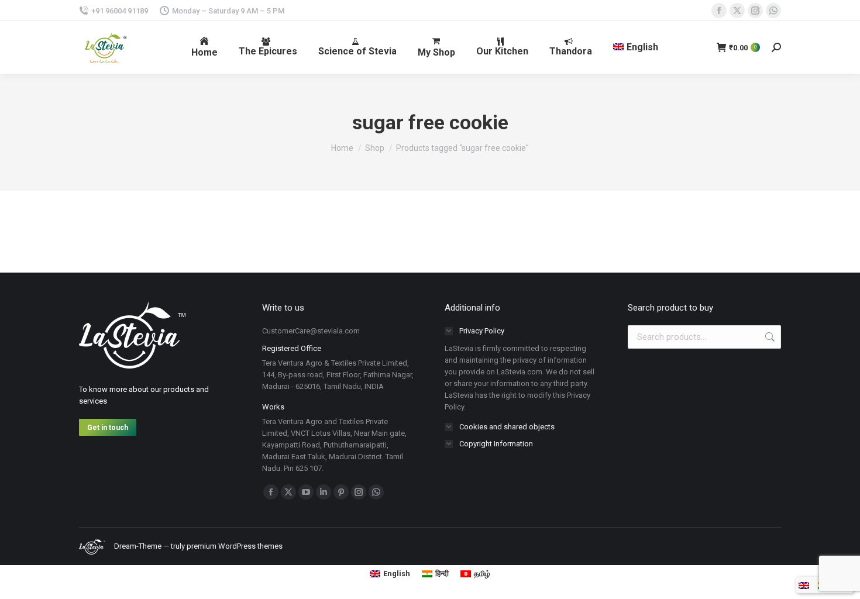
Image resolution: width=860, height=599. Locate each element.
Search (769, 337)
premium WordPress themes (235, 546)
